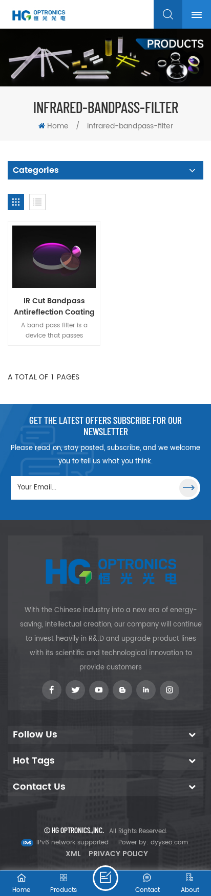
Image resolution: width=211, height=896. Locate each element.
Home (58, 126)
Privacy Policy (118, 854)
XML (73, 854)
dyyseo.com (169, 842)
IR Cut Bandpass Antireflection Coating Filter (54, 307)
